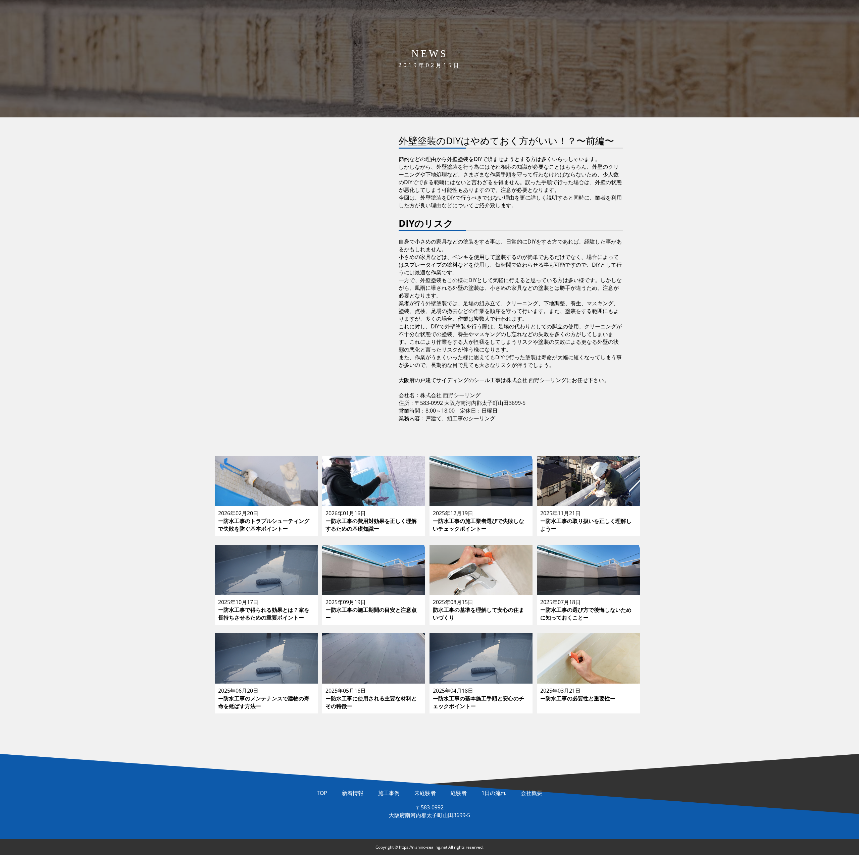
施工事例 (389, 793)
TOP (322, 793)
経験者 (459, 793)
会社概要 (531, 793)
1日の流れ (494, 793)
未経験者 (425, 793)
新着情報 (352, 793)
